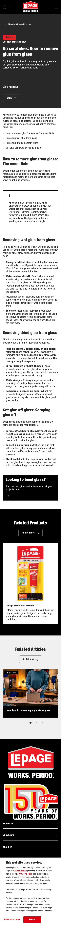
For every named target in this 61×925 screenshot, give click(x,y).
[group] (30, 698)
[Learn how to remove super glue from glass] (30, 693)
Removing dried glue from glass (22, 143)
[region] (30, 891)
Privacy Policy (25, 874)
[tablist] (30, 723)
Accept (32, 919)
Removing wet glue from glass (21, 138)
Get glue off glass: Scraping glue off (24, 148)
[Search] (4, 7)
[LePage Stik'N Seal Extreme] (30, 583)
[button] (30, 823)
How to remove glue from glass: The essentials (30, 133)
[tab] (30, 723)
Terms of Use (20, 871)
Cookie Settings (12, 919)
